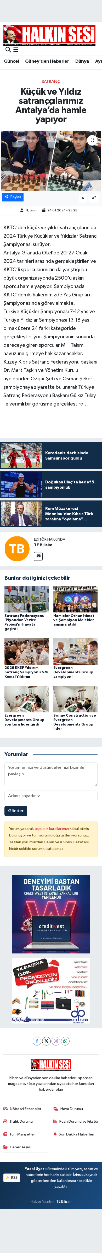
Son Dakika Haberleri (76, 1134)
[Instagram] (56, 1041)
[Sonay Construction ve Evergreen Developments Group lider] (75, 699)
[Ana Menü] (15, 50)
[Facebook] (37, 1041)
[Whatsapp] (65, 1041)
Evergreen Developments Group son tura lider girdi (24, 720)
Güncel (11, 61)
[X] (46, 1041)
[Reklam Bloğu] (51, 914)
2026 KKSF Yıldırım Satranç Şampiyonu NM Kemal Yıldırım (26, 672)
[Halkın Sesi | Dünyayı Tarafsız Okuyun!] (49, 35)
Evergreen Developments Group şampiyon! (73, 672)
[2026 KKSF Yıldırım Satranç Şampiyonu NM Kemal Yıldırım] (26, 651)
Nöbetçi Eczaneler (25, 1109)
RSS (14, 1178)
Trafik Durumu (21, 1121)
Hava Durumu (71, 1109)
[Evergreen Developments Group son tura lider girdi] (26, 699)
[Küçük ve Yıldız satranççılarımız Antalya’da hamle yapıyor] (51, 161)
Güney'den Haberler (47, 61)
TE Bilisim (32, 210)
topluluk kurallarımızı (52, 829)
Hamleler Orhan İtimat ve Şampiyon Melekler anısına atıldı (73, 620)
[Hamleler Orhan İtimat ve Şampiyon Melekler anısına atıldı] (75, 599)
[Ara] (8, 50)
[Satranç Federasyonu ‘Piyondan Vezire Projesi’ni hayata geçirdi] (26, 599)
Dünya (82, 61)
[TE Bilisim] (17, 548)
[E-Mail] (38, 556)
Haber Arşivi (20, 1147)
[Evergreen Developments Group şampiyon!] (75, 651)
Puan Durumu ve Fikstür (79, 1121)
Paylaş (15, 197)
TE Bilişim (63, 1201)
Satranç (51, 81)
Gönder (16, 811)
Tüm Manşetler (22, 1134)
